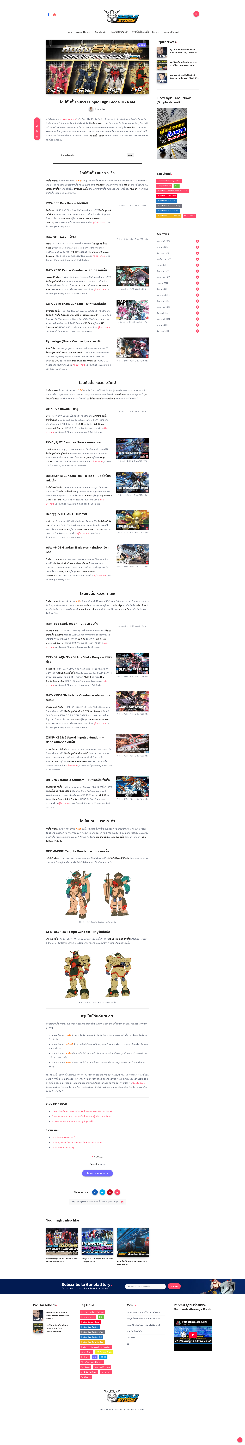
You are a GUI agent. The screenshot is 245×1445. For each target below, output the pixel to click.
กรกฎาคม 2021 (163, 295)
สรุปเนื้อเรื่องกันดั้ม (140, 32)
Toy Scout (85, 1367)
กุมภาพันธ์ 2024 (163, 241)
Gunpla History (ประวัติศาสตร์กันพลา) (143, 1312)
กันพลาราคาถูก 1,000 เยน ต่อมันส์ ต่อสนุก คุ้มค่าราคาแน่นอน (81, 1116)
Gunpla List (100, 32)
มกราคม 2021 (163, 325)
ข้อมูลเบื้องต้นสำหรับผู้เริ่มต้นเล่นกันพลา (143, 1318)
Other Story (189, 216)
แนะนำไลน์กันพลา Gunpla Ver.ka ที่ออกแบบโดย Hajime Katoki (82, 1111)
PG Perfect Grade (104, 1352)
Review (155, 32)
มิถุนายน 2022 (163, 271)
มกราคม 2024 (163, 247)
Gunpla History (83, 32)
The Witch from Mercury (91, 1362)
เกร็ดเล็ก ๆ (106, 1372)
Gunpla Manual (171, 32)
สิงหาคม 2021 (163, 289)
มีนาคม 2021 (162, 313)
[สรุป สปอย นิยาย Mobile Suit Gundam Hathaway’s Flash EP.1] (162, 52)
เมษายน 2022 (162, 283)
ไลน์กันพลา (99, 1157)
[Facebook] (48, 14)
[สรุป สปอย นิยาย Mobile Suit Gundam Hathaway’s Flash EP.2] (162, 78)
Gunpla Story (69, 119)
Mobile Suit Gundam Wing (169, 206)
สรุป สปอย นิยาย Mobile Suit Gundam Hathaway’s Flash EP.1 (183, 51)
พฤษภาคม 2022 (163, 277)
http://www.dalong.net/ (63, 1137)
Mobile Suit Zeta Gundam (169, 216)
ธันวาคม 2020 (163, 331)
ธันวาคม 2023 (163, 253)
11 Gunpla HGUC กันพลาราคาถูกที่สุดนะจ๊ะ (73, 1121)
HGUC (103, 1164)
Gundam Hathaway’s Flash (169, 181)
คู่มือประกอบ (99, 222)
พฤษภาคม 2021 (163, 307)
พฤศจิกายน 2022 (164, 259)
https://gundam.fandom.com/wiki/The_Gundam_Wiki (77, 1142)
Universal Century (102, 1367)
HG (176, 186)
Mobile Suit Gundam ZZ (168, 211)
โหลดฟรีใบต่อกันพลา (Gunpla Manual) (143, 1325)
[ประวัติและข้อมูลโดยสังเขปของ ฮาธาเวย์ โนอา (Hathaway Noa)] (162, 65)
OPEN (130, 155)
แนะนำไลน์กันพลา (119, 32)
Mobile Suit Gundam (166, 201)
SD (94, 1357)
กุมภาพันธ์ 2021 (163, 319)
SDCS (103, 1357)
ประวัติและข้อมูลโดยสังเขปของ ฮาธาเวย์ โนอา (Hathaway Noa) (183, 64)
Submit (174, 1286)
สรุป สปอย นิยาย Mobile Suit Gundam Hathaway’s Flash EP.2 (184, 76)
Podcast (84, 1357)
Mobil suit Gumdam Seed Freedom (172, 191)
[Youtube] (54, 14)
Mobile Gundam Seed (167, 196)
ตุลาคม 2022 (162, 265)
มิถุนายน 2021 (163, 301)
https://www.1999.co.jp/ (64, 1147)
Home (69, 32)
